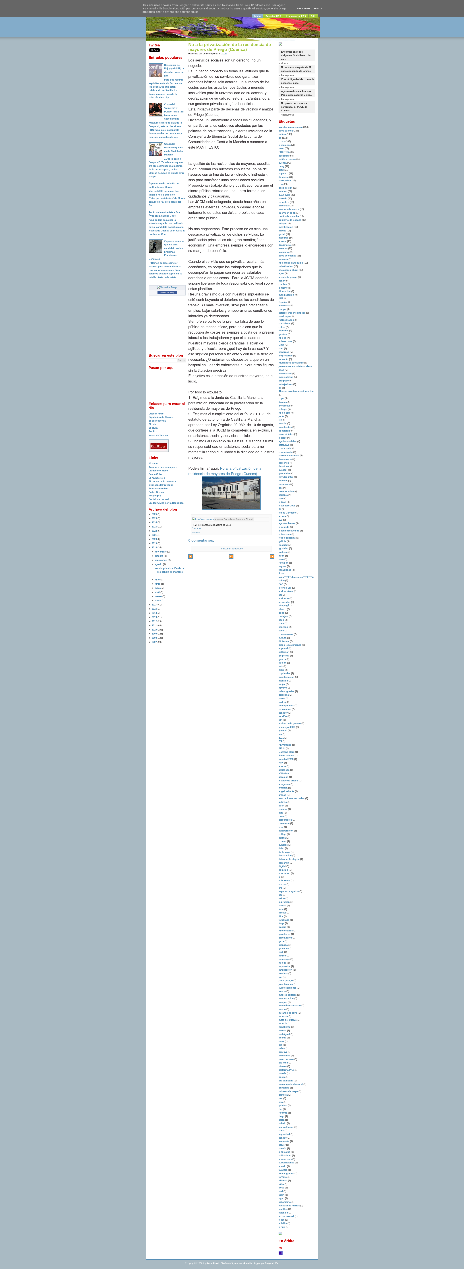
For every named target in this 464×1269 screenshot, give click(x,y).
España (283, 302)
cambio (283, 284)
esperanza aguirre (289, 891)
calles (282, 327)
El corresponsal (157, 420)
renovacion (285, 709)
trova (282, 1187)
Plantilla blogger (252, 1263)
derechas (284, 205)
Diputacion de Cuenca (161, 417)
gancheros (285, 934)
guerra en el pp (287, 213)
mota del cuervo (288, 1020)
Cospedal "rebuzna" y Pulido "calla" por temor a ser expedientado (174, 111)
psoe (282, 148)
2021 (154, 535)
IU (280, 509)
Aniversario (285, 745)
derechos (284, 462)
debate (283, 230)
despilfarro (285, 245)
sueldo (283, 1166)
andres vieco (286, 591)
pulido (283, 134)
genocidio (285, 473)
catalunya (284, 444)
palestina (284, 694)
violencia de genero (290, 723)
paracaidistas (286, 434)
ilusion (283, 662)
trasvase (284, 259)
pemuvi (283, 1052)
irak (281, 666)
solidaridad (285, 1155)
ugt (281, 719)
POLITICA (284, 152)
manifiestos (285, 427)
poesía (283, 1073)
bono (282, 612)
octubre (159, 556)
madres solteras (288, 994)
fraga (282, 923)
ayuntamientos (287, 523)
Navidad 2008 (286, 759)
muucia (283, 1023)
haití (281, 952)
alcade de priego (288, 277)
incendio (284, 359)
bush (282, 805)
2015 (154, 608)
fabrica (283, 905)
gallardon (284, 652)
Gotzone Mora (287, 752)
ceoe (282, 630)
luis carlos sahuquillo (291, 262)
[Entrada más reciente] (190, 557)
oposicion (285, 430)
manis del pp (286, 377)
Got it (318, 8)
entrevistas (285, 534)
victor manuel (287, 1216)
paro (281, 559)
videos (283, 502)
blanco (283, 609)
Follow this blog (167, 292)
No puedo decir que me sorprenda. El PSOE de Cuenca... (294, 107)
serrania (283, 495)
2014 (154, 613)
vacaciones (285, 569)
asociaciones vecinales (292, 798)
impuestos (285, 966)
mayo (158, 588)
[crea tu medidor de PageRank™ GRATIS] (280, 1234)
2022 (154, 530)
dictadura (284, 641)
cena (282, 623)
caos (282, 816)
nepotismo (285, 1027)
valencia (284, 1212)
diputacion (285, 291)
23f (281, 741)
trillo (282, 1184)
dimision (284, 177)
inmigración (286, 969)
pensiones (285, 1055)
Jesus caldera (287, 755)
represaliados (287, 320)
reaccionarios (287, 491)
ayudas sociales (288, 441)
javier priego (286, 980)
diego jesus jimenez (290, 645)
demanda (284, 862)
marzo (158, 596)
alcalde (283, 437)
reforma (283, 1112)
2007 (154, 642)
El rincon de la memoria (162, 481)
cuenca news (286, 634)
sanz (282, 1130)
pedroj (283, 702)
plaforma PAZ (287, 1070)
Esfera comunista (158, 488)
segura (283, 566)
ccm (281, 348)
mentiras (284, 237)
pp (280, 137)
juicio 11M (285, 412)
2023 (154, 526)
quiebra (283, 1105)
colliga (283, 834)
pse (281, 487)
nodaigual (285, 1034)
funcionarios (286, 930)
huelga (283, 962)
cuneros (283, 844)
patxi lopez (285, 316)
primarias (284, 1087)
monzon (284, 1016)
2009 (154, 633)
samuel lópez (286, 1127)
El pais (152, 424)
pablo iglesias (287, 691)
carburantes (286, 819)
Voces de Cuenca (158, 435)
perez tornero (286, 1059)
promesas (284, 484)
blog (281, 170)
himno (283, 955)
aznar (282, 280)
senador (283, 712)
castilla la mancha (289, 216)
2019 (154, 543)
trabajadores (286, 384)
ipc (281, 977)
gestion (283, 334)
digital (282, 866)
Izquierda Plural (211, 1263)
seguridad (285, 1134)
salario (283, 1123)
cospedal (284, 155)
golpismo (284, 655)
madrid (283, 423)
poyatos (283, 480)
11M (281, 298)
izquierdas (285, 673)
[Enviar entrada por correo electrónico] (194, 525)
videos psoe (286, 341)
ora (281, 1045)
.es (281, 734)
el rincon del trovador (161, 485)
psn (281, 1102)
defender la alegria (289, 859)
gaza (282, 941)
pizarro (283, 1066)
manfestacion (286, 998)
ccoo (282, 620)
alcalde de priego (289, 780)
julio (157, 579)
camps (283, 309)
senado (283, 1137)
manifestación (287, 677)
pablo (282, 1048)
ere (281, 887)
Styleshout (236, 1263)
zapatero (284, 173)
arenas (283, 795)
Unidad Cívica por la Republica (166, 503)
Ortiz (282, 345)
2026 (154, 514)
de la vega (285, 852)
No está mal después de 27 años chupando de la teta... (296, 69)
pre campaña (286, 1080)
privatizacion (286, 266)
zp (280, 387)
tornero (283, 1177)
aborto (283, 766)
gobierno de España (290, 220)
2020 (154, 539)
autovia (283, 802)
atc (281, 595)
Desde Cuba (155, 474)
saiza (282, 1119)
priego (283, 223)
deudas (283, 402)
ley (281, 419)
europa (283, 241)
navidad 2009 (286, 477)
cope (282, 398)
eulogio (283, 409)
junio (157, 583)
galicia (283, 541)
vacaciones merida (289, 1205)
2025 (154, 518)
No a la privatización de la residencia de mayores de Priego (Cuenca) (229, 47)
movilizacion (286, 227)
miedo (282, 1009)
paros (282, 698)
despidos (284, 466)
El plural (153, 427)
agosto (158, 564)
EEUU (282, 748)
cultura (283, 637)
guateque (284, 948)
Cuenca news (156, 413)
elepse (283, 884)
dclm (282, 848)
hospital (283, 545)
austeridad (285, 602)
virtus (282, 1227)
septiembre (161, 560)
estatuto (283, 248)
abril (157, 592)
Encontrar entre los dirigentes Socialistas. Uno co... (296, 55)
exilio (282, 898)
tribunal (283, 1180)
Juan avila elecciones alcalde (296, 577)
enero (158, 600)
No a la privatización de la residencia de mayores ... (169, 572)
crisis (282, 141)
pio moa (284, 1062)
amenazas (285, 305)
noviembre (161, 551)
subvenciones (287, 1162)
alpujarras (285, 784)
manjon (283, 1002)
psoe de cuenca (288, 255)
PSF (281, 762)
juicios (283, 337)
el (280, 877)
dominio (284, 869)
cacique (283, 809)
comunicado (286, 452)
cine (281, 827)
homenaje (284, 959)
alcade (283, 516)
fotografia (284, 920)
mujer (282, 684)
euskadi (283, 470)
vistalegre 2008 (287, 727)
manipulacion (287, 294)
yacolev (283, 730)
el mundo (284, 527)
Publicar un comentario (231, 548)
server (282, 1144)
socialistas (285, 323)
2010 (154, 629)
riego (282, 1116)
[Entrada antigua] (272, 557)
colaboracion (286, 830)
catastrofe (284, 823)
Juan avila (285, 195)
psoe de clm (286, 187)
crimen (283, 841)
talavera (283, 1170)
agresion (284, 777)
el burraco (285, 880)
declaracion (285, 855)
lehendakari (285, 373)
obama (283, 1037)
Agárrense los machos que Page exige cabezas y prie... (296, 93)
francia (283, 927)
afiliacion (284, 773)
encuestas (285, 405)
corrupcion (285, 180)
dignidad (284, 330)
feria (281, 909)
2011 (154, 625)
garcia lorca (286, 937)
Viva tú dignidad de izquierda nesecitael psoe (297, 81)
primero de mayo (289, 1091)
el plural (284, 648)
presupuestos (287, 705)
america (283, 787)
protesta (283, 1094)
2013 (154, 617)
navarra (283, 687)
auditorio (284, 598)
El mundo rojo (157, 478)
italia (282, 670)
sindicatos (285, 1152)
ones (282, 1041)
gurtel (282, 234)
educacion (285, 873)
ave (281, 520)
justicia (283, 552)
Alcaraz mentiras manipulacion (296, 391)
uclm (282, 1195)
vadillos (283, 1209)
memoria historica (289, 209)
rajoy (282, 166)
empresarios (286, 355)
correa (282, 837)
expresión (284, 902)
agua (282, 273)
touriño (283, 716)
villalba (283, 1223)
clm (281, 184)
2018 (154, 547)
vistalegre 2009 (287, 505)
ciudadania (285, 448)
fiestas (283, 912)
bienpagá (284, 605)
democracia (285, 459)
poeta (282, 1077)
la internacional (288, 987)
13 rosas (153, 463)
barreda (283, 198)
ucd (281, 1191)
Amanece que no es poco (163, 467)
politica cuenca (287, 159)
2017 (154, 604)
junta (282, 416)
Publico (153, 431)
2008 (154, 637)
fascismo (284, 252)
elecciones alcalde (289, 530)
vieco (282, 1219)
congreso (284, 352)
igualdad (284, 548)
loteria (282, 991)
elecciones (285, 145)
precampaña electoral (291, 1084)
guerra (283, 659)
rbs (281, 1109)
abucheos (284, 770)
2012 (154, 621)
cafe (281, 812)
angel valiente (287, 791)
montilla (284, 680)
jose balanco (286, 984)
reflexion (284, 562)
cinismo (283, 287)
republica (284, 202)
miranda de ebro (288, 1012)
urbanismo (285, 1202)
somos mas (285, 1159)
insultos (283, 973)
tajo (281, 498)
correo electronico (289, 455)
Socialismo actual (159, 499)
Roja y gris (155, 495)
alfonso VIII (285, 587)
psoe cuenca (286, 130)
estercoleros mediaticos (292, 312)
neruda (283, 1030)
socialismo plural (289, 270)
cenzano (284, 627)
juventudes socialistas (291, 362)
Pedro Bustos (156, 492)
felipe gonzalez (287, 537)
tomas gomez (287, 1173)
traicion (283, 191)
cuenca (283, 162)
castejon (284, 616)
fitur (281, 916)
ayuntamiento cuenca (291, 127)
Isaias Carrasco (288, 512)
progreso (284, 380)
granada (283, 945)
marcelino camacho (290, 1005)
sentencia (284, 1141)
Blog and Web (272, 1263)
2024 (154, 522)
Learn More (302, 8)
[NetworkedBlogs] (167, 287)
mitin (282, 555)
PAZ (281, 584)
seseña (283, 1148)
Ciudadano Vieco (158, 470)
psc (281, 1098)
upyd (282, 1198)
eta (281, 895)
